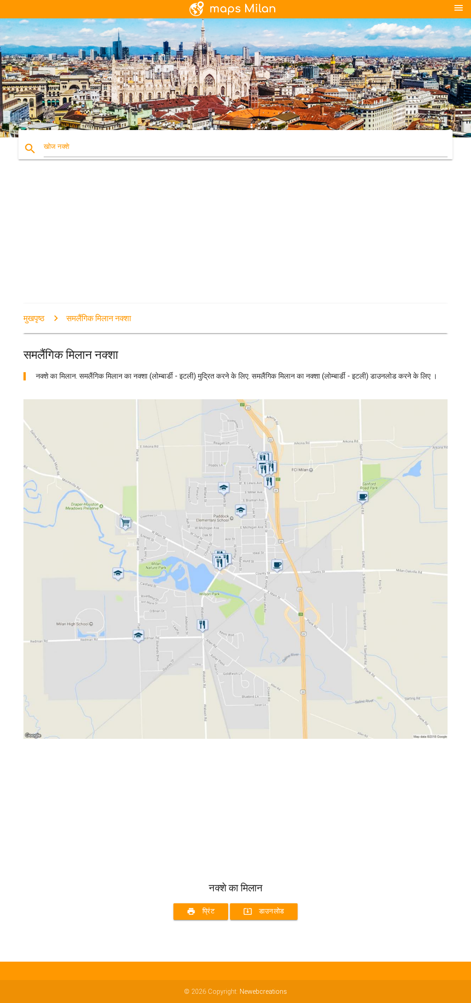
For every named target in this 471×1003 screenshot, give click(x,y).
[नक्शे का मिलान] (235, 737)
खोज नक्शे (56, 147)
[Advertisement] (235, 239)
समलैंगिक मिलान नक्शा (98, 318)
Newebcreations (263, 992)
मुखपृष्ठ (34, 318)
